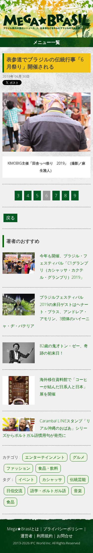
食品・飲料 (48, 468)
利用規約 (45, 536)
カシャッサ (52, 479)
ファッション (18, 468)
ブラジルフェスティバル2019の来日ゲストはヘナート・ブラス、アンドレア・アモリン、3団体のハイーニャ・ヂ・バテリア (46, 311)
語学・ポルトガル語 (48, 490)
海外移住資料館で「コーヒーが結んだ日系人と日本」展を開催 (63, 387)
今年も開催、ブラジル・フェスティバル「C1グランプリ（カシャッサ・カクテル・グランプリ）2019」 (64, 266)
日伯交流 (14, 490)
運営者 (26, 536)
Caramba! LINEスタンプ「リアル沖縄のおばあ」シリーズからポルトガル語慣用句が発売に (46, 428)
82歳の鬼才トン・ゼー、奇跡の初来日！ (64, 349)
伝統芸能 (78, 479)
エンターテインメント (45, 457)
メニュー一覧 (46, 42)
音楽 (78, 490)
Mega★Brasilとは (23, 529)
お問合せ (65, 536)
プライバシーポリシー (63, 529)
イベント (26, 479)
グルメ (79, 457)
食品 (10, 502)
